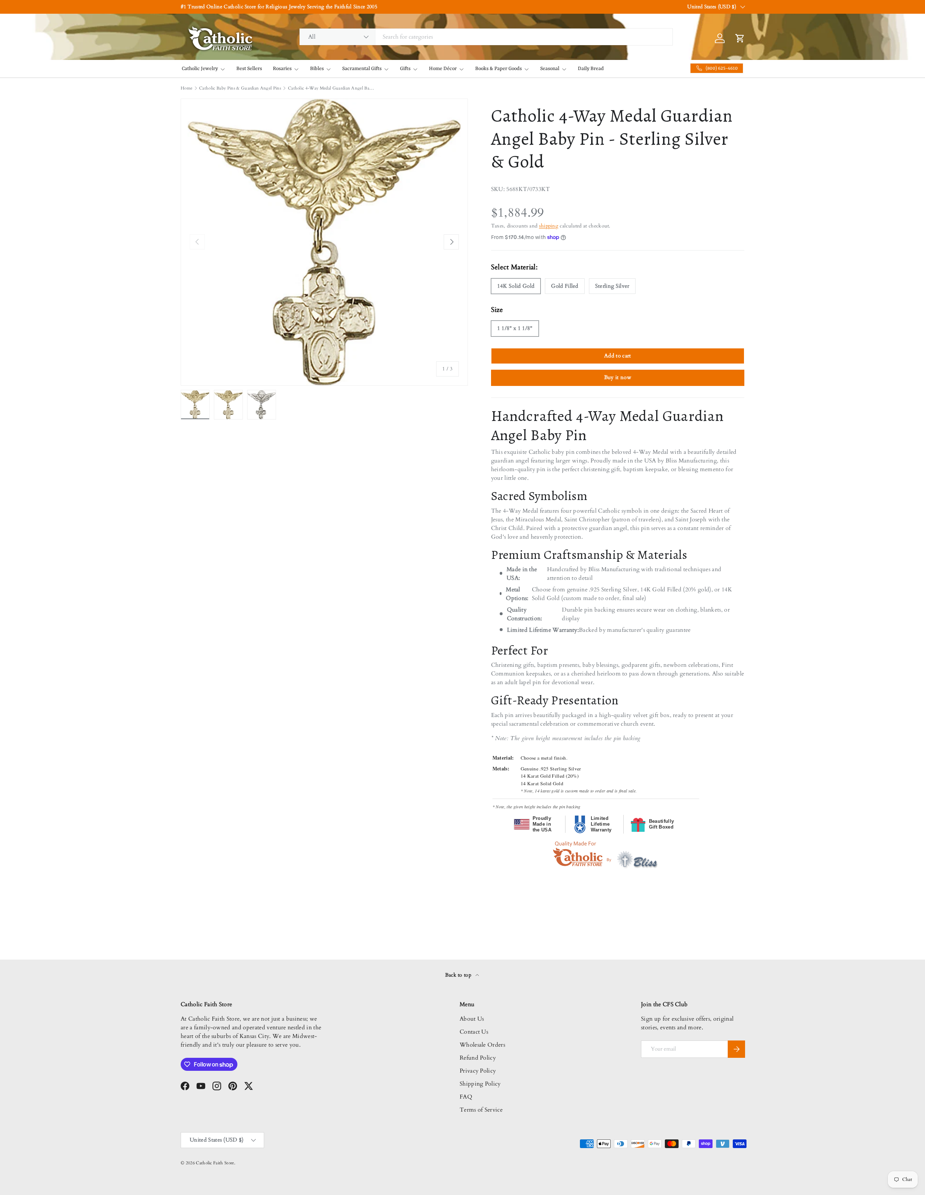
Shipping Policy (480, 1084)
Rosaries (282, 68)
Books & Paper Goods (498, 68)
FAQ (466, 1097)
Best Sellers (249, 68)
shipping (549, 225)
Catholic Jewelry (200, 68)
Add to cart (617, 355)
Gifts (405, 68)
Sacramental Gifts (362, 68)
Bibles (317, 68)
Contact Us (474, 1032)
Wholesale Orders (482, 1045)
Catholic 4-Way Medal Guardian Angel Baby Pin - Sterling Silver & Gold (331, 88)
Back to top (459, 975)
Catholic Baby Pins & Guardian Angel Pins (240, 88)
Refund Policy (478, 1058)
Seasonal (549, 68)
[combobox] (486, 37)
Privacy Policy (478, 1071)
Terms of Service (481, 1110)
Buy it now (617, 377)
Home (186, 88)
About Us (472, 1019)
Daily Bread (591, 68)
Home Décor (443, 68)
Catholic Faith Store (215, 1163)
